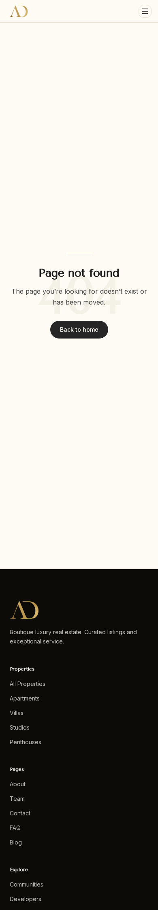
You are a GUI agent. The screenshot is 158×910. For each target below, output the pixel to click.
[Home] (18, 11)
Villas (16, 712)
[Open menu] (145, 11)
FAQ (15, 827)
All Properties (27, 683)
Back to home (79, 329)
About (18, 784)
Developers (25, 898)
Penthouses (25, 742)
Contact (20, 813)
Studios (20, 727)
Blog (16, 842)
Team (17, 798)
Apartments (25, 698)
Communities (26, 884)
